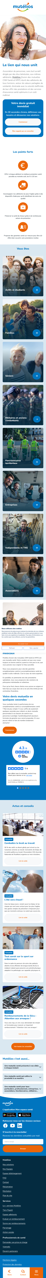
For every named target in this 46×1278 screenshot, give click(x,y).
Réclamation (8, 1187)
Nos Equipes (8, 1169)
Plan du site (7, 1195)
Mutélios (16, 77)
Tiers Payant (8, 1210)
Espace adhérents (10, 1214)
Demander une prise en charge (15, 1242)
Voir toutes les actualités (23, 1046)
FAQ (4, 1178)
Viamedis (6, 1247)
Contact (6, 1182)
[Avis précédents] (4, 775)
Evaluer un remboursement (14, 1219)
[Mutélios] (23, 7)
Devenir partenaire (10, 1251)
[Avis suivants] (41, 775)
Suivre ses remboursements (14, 1223)
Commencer (23, 122)
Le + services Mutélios (12, 1205)
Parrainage (7, 1228)
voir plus (29, 775)
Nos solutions (8, 1164)
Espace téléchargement (12, 1173)
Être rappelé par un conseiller (23, 131)
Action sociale (8, 1232)
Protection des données (12, 1264)
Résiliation (7, 1191)
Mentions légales (10, 1260)
